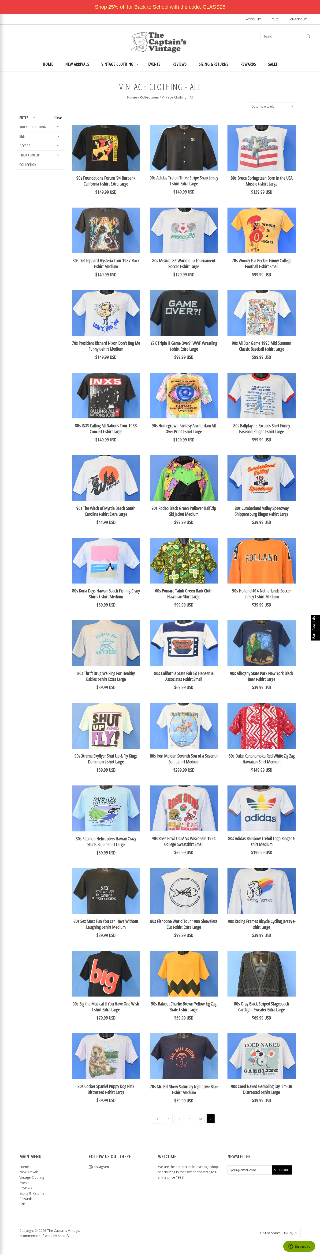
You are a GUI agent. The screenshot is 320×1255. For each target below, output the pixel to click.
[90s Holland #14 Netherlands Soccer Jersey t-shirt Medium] (261, 561)
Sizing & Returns (213, 64)
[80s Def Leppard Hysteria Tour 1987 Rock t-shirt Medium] (106, 230)
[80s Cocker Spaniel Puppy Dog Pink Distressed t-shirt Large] (106, 1056)
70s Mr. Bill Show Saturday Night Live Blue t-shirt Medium (184, 1089)
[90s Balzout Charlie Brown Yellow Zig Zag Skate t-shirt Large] (184, 974)
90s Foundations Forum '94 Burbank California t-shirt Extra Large (105, 181)
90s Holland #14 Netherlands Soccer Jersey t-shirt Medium (261, 594)
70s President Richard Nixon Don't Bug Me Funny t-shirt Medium (106, 346)
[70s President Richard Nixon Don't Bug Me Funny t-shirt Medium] (106, 313)
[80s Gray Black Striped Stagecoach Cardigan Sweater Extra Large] (261, 974)
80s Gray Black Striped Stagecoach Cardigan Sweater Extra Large (261, 1007)
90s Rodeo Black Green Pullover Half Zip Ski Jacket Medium (184, 511)
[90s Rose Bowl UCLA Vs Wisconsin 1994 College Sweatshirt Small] (184, 808)
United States (276, 1233)
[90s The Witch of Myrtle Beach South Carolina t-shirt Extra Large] (106, 478)
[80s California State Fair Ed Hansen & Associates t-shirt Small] (184, 643)
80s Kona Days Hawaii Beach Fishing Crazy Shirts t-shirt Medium (106, 594)
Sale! (272, 64)
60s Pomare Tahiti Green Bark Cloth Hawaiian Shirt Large (183, 594)
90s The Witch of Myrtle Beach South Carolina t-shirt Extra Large (105, 511)
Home (48, 64)
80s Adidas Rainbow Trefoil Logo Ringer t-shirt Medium (261, 841)
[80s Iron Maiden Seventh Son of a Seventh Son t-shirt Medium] (184, 726)
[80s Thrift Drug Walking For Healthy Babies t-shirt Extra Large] (106, 643)
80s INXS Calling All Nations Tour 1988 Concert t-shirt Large (106, 428)
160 (200, 1119)
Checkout (298, 19)
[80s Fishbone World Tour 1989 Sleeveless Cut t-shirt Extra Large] (184, 891)
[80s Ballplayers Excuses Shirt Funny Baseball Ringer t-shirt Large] (261, 395)
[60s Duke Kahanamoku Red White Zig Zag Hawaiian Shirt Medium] (261, 726)
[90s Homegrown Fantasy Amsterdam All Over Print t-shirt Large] (184, 395)
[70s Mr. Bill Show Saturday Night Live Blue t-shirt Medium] (184, 1056)
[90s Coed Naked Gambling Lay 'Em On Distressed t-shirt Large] (261, 1056)
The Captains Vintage (63, 1230)
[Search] (308, 36)
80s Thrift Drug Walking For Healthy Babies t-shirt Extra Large (106, 676)
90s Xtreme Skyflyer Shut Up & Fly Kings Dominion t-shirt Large (106, 759)
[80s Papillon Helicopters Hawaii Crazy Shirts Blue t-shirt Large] (106, 808)
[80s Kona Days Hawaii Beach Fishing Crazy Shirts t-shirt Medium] (106, 561)
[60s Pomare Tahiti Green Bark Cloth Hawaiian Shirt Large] (184, 561)
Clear (58, 117)
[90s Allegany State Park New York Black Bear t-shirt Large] (261, 643)
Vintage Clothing (117, 64)
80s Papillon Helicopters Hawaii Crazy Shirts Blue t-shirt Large (106, 841)
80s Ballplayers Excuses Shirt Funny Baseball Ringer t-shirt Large (261, 428)
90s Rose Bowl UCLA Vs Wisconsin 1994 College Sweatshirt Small (184, 841)
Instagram (101, 1166)
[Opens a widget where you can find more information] (299, 1247)
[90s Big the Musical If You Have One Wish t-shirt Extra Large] (106, 974)
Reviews (180, 64)
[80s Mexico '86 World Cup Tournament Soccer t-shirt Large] (184, 230)
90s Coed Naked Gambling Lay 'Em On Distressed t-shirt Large (261, 1089)
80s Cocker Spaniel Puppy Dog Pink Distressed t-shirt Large (106, 1089)
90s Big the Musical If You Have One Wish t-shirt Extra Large (106, 1007)
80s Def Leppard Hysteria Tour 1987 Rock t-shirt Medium (106, 263)
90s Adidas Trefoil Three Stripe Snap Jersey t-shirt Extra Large (184, 180)
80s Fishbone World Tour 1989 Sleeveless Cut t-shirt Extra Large (183, 924)
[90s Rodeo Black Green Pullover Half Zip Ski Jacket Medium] (184, 478)
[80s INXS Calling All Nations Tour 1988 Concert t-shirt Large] (106, 395)
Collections (149, 97)
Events (154, 64)
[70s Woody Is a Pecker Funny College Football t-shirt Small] (261, 230)
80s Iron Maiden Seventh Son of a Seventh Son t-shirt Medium (184, 759)
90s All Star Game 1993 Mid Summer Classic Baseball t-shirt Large (261, 346)
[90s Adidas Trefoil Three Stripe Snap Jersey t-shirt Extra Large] (184, 148)
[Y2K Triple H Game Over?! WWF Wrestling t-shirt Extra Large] (184, 313)
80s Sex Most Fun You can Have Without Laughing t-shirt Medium (106, 924)
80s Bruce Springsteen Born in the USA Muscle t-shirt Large (262, 181)
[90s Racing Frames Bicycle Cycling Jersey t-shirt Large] (261, 891)
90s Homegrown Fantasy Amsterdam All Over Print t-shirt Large (184, 428)
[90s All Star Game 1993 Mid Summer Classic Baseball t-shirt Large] (261, 313)
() (277, 19)
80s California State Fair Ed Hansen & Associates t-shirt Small (183, 676)
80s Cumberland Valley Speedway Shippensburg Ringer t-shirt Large (262, 511)
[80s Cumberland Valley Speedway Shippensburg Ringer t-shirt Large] (261, 478)
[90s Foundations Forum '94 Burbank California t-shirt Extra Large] (106, 148)
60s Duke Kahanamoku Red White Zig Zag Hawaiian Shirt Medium (262, 759)
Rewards (248, 64)
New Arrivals (77, 64)
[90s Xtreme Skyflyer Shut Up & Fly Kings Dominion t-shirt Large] (106, 726)
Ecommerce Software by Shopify (44, 1235)
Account (253, 19)
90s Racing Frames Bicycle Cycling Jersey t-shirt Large (261, 924)
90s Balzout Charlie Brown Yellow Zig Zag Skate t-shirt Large (183, 1007)
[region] (160, 7)
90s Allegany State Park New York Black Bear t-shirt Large (261, 676)
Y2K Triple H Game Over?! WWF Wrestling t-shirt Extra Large (184, 346)
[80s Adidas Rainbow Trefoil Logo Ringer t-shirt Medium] (261, 808)
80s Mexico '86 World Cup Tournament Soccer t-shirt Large (183, 263)
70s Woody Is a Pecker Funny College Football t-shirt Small (261, 263)
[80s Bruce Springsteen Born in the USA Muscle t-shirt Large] (261, 148)
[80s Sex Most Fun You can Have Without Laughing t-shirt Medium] (106, 891)
